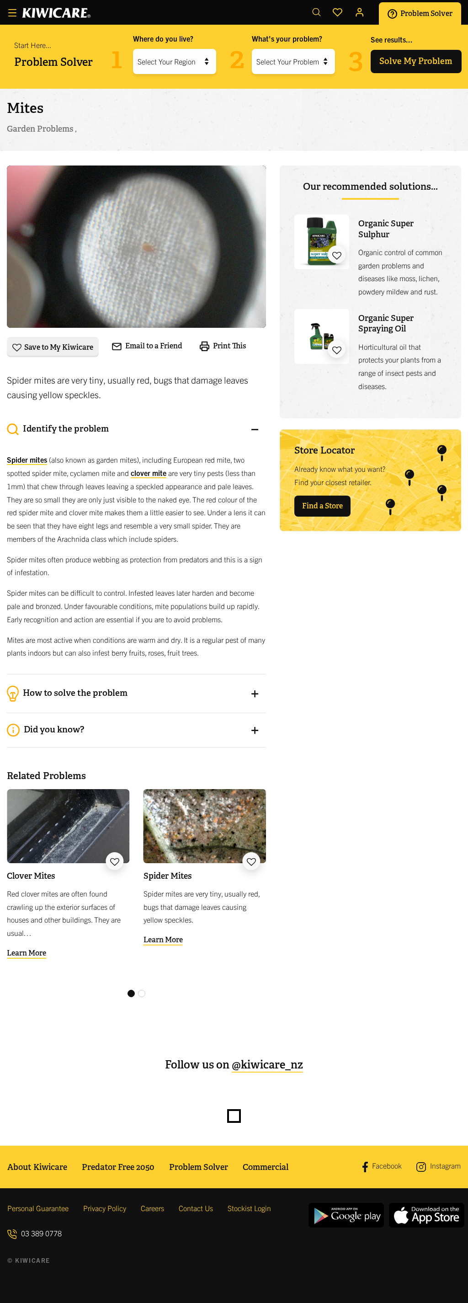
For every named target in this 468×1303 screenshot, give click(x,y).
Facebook (386, 1165)
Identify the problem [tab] (65, 428)
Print (229, 346)
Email (153, 346)
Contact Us (196, 1207)
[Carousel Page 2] (141, 993)
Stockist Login (249, 1207)
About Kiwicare (37, 1167)
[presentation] (136, 544)
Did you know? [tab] (53, 729)
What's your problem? (287, 38)
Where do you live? (163, 38)
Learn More (26, 953)
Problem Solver (425, 13)
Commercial (265, 1167)
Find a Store (322, 506)
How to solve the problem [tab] (74, 693)
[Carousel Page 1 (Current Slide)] (131, 993)
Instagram (444, 1165)
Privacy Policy (104, 1207)
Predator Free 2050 (118, 1167)
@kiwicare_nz (267, 1064)
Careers (152, 1207)
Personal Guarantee (38, 1207)
